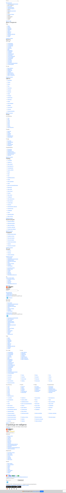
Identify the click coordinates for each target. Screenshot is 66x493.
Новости (9, 272)
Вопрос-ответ (10, 269)
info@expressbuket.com (23, 476)
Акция (9, 19)
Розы (9, 13)
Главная (7, 422)
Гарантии (9, 458)
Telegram (10, 297)
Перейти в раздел (9, 38)
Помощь (9, 282)
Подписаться (20, 480)
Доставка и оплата (11, 267)
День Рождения (11, 5)
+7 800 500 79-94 (9, 314)
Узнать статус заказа (10, 277)
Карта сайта (10, 453)
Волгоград (8, 285)
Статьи (9, 271)
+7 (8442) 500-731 (9, 293)
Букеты (9, 9)
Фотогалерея (10, 454)
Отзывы (9, 270)
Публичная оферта (11, 448)
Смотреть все (8, 20)
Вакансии (9, 441)
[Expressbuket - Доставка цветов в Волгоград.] (9, 287)
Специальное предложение (13, 3)
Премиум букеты (11, 7)
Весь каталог (10, 463)
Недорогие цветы (11, 8)
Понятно (41, 491)
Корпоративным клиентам (13, 444)
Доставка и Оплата (11, 279)
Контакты (9, 273)
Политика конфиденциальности (14, 447)
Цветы (9, 12)
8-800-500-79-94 (9, 295)
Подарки (9, 17)
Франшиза (10, 446)
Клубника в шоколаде (12, 10)
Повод (9, 15)
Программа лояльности (12, 274)
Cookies (27, 485)
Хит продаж (10, 6)
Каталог (7, 288)
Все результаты (9, 2)
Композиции (10, 16)
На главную (8, 427)
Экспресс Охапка (11, 14)
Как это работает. (36, 491)
